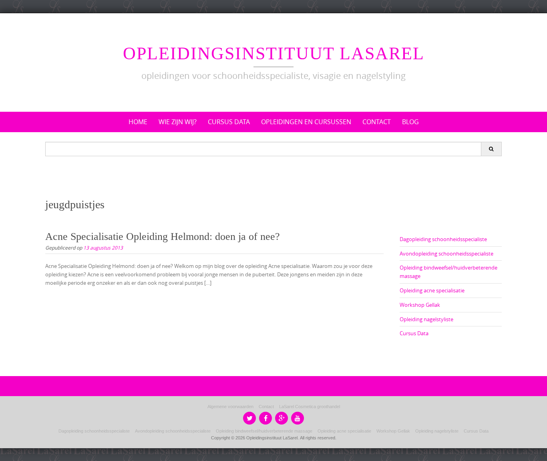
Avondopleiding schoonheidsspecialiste (446, 253)
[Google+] (281, 418)
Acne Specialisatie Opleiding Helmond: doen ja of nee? (162, 236)
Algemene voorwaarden (230, 406)
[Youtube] (297, 418)
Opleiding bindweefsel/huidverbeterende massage (264, 431)
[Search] (491, 149)
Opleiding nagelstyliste (426, 319)
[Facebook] (265, 418)
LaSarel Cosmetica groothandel (309, 406)
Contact (376, 121)
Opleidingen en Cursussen (306, 121)
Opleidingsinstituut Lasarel (273, 53)
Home (138, 121)
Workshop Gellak (420, 304)
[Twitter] (249, 418)
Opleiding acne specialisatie (432, 290)
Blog (410, 121)
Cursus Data (229, 121)
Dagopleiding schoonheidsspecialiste (443, 239)
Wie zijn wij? (178, 121)
